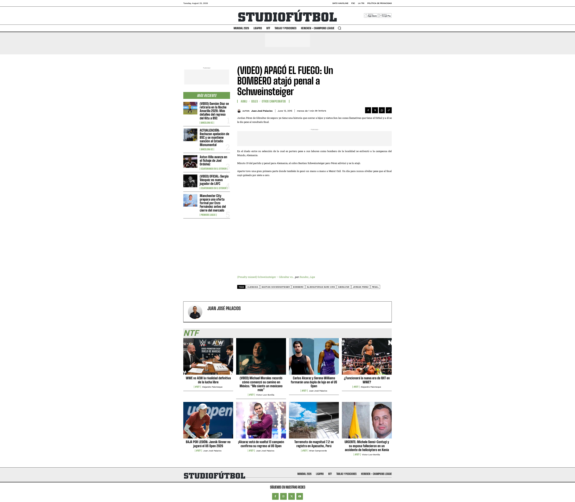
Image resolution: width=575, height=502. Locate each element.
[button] (339, 28)
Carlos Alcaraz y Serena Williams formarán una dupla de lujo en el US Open (314, 382)
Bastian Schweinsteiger (276, 287)
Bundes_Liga (307, 277)
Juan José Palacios (262, 111)
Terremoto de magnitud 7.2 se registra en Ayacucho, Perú (314, 444)
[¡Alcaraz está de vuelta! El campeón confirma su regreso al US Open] (261, 422)
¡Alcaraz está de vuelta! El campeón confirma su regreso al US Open (261, 444)
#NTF (197, 387)
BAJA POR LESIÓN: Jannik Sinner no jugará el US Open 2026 (208, 444)
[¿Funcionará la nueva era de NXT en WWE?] (367, 358)
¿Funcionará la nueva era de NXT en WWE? (367, 380)
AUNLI (244, 101)
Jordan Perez (361, 287)
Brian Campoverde (318, 451)
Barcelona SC (207, 122)
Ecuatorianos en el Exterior (213, 168)
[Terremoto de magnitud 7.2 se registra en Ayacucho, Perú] (314, 422)
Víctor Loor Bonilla (265, 395)
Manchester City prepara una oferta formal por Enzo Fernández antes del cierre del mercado (213, 203)
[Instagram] (283, 496)
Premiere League (208, 215)
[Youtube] (299, 496)
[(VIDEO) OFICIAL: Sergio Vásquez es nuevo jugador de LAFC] (190, 181)
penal (375, 287)
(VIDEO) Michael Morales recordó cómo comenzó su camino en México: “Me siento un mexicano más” (261, 384)
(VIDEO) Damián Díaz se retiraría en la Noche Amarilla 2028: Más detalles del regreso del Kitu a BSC (214, 111)
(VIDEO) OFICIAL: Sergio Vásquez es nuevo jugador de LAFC (214, 179)
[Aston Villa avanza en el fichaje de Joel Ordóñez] (190, 161)
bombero (298, 287)
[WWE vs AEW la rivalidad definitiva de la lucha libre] (208, 358)
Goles (254, 101)
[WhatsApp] (382, 110)
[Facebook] (368, 110)
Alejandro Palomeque (212, 387)
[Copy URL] (389, 110)
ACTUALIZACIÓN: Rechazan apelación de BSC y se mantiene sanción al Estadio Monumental (214, 137)
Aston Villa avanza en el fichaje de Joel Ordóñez (213, 160)
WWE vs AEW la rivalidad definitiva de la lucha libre (208, 380)
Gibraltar (343, 287)
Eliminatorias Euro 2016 (321, 287)
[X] (375, 110)
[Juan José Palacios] (239, 111)
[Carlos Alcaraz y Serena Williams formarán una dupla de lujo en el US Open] (314, 358)
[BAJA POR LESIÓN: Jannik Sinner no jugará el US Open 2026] (208, 422)
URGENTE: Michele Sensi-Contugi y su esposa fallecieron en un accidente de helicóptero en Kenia (367, 446)
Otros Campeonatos (274, 101)
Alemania (252, 287)
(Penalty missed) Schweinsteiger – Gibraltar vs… (265, 277)
